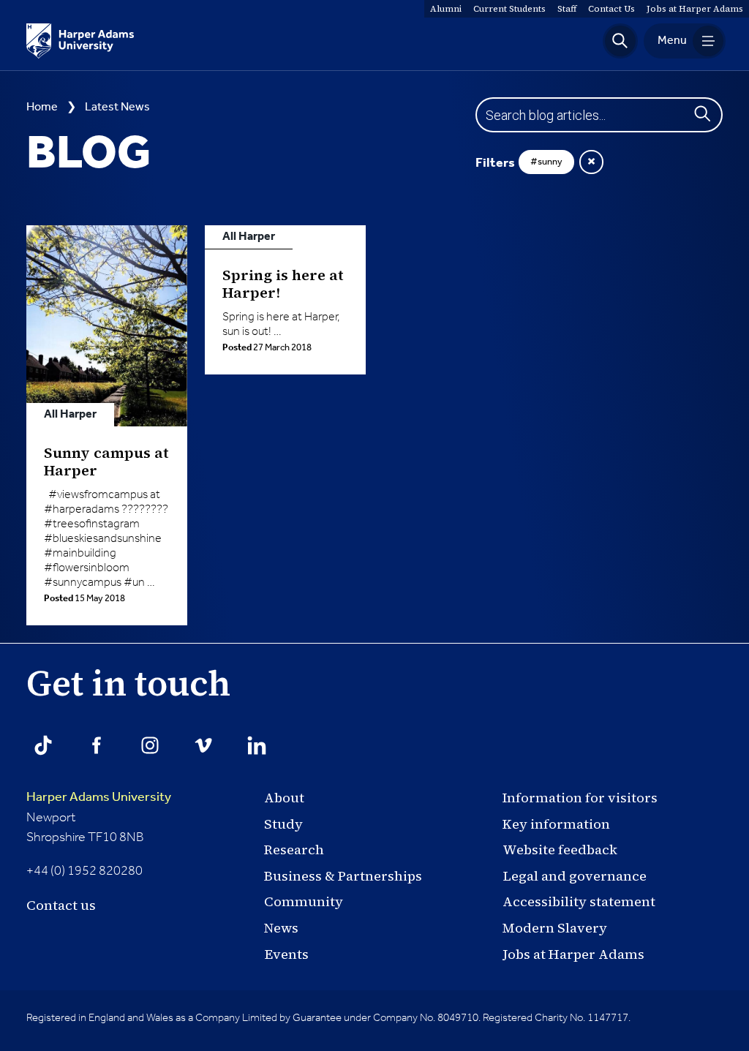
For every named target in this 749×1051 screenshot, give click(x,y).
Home (42, 107)
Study (283, 824)
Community (303, 901)
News (281, 928)
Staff (566, 9)
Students (509, 9)
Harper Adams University (98, 797)
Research (294, 849)
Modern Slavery (555, 928)
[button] (620, 41)
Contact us (61, 905)
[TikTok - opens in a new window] (43, 745)
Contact (611, 9)
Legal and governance (575, 876)
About (284, 797)
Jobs (695, 9)
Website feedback (560, 849)
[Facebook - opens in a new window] (96, 745)
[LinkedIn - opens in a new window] (257, 745)
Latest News (117, 107)
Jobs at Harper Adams (573, 954)
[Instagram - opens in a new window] (150, 745)
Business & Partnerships (343, 876)
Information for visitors (580, 797)
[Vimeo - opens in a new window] (203, 745)
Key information (556, 824)
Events (286, 954)
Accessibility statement (579, 901)
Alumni (446, 9)
